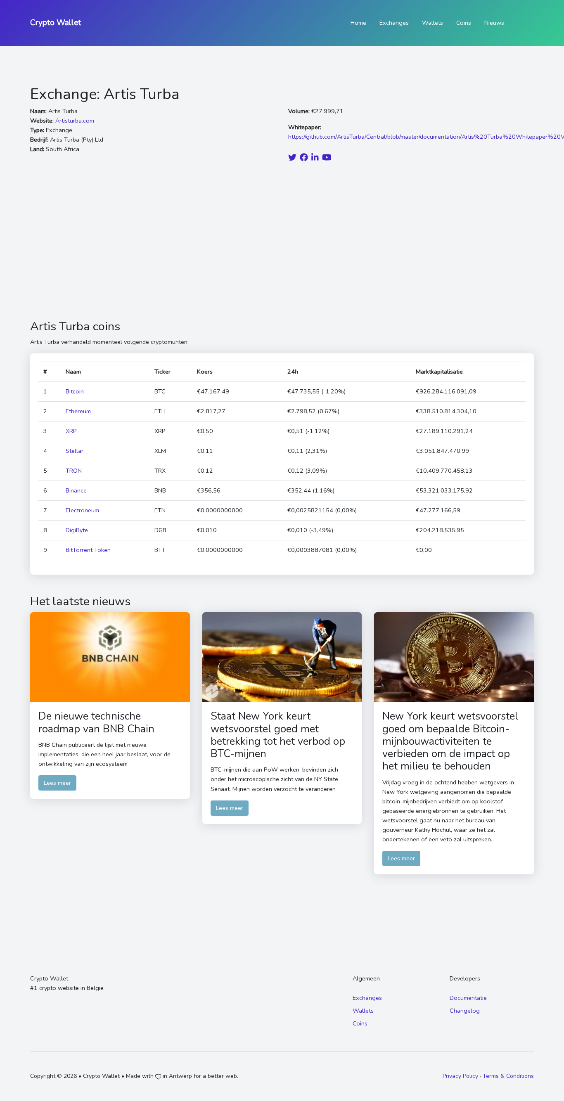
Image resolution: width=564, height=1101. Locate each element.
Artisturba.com (74, 120)
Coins (463, 23)
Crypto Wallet (55, 22)
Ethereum (78, 411)
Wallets (432, 23)
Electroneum (82, 510)
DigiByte (77, 530)
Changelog (465, 1010)
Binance (76, 490)
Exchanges (394, 23)
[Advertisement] (282, 242)
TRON (74, 470)
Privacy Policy (460, 1076)
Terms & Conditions (508, 1076)
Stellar (74, 451)
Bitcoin (75, 391)
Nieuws (494, 23)
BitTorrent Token (88, 550)
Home (358, 23)
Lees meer (57, 783)
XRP (71, 431)
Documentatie (468, 998)
